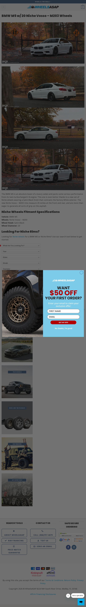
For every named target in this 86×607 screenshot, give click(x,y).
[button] (63, 322)
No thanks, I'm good (63, 328)
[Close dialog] (81, 272)
